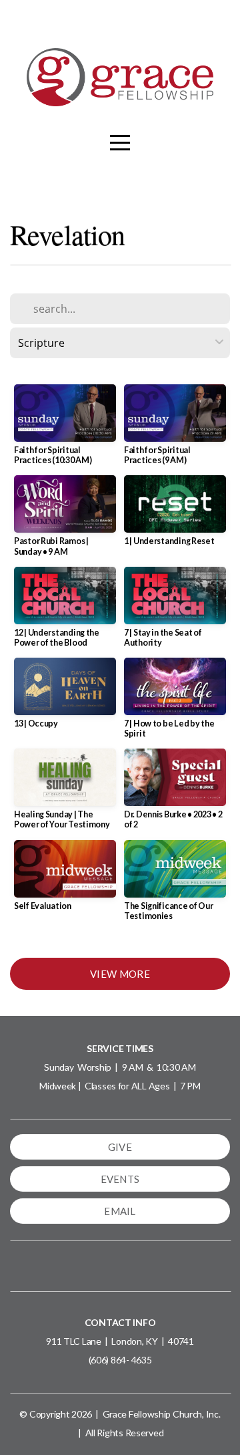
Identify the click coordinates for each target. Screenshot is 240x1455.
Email (120, 1211)
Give (120, 1147)
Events (120, 1179)
